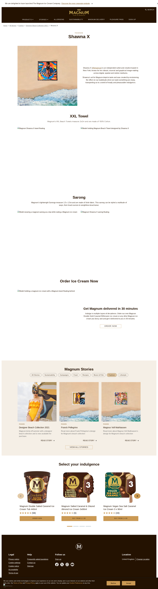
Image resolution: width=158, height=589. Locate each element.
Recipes (86, 375)
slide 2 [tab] (76, 526)
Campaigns (64, 375)
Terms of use (13, 573)
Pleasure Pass (117, 19)
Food (76, 375)
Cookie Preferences (76, 583)
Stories (43, 19)
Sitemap (30, 566)
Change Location (143, 559)
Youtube (72, 564)
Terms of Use (18, 583)
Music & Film (99, 375)
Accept (128, 583)
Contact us (31, 563)
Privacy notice (13, 559)
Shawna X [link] (54, 25)
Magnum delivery (96, 19)
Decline (113, 583)
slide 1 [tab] (69, 526)
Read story (46, 440)
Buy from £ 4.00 (120, 518)
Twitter (62, 564)
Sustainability (76, 19)
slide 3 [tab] (82, 526)
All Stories (36, 375)
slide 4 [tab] (88, 526)
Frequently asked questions (37, 559)
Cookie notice (13, 566)
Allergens (59, 19)
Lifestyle (123, 375)
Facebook (57, 564)
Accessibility (13, 570)
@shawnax (96, 68)
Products (27, 19)
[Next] (137, 496)
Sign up (132, 19)
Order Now (37, 518)
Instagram (67, 564)
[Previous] (21, 496)
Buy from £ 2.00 (78, 518)
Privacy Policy (30, 583)
